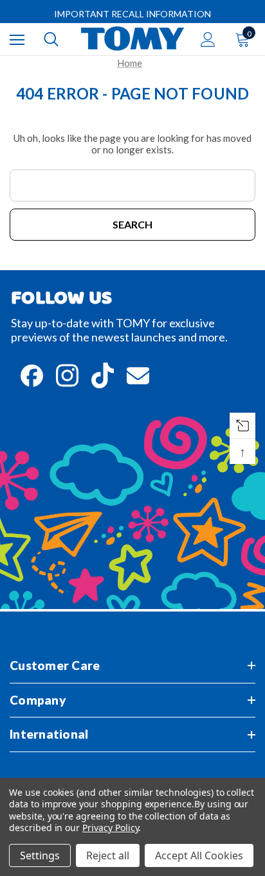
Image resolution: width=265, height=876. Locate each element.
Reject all (107, 855)
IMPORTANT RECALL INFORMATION (132, 13)
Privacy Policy (110, 827)
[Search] (51, 39)
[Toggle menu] (17, 39)
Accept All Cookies (199, 855)
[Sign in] (208, 39)
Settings (40, 855)
